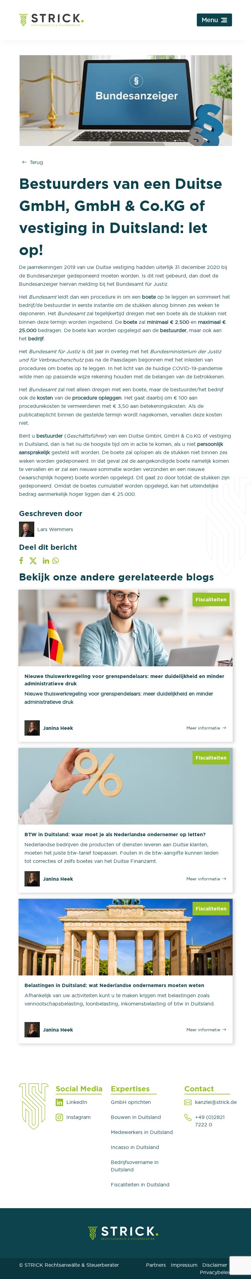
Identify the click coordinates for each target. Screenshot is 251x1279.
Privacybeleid (216, 1272)
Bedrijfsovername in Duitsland (135, 1165)
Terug (36, 162)
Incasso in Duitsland (135, 1147)
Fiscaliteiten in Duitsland (140, 1184)
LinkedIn (76, 1102)
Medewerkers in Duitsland (142, 1132)
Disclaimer (214, 1265)
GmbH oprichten (131, 1102)
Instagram (78, 1117)
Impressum (184, 1265)
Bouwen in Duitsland (136, 1117)
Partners (156, 1265)
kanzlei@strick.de (216, 1102)
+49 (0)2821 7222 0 (210, 1120)
